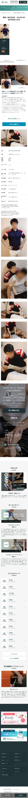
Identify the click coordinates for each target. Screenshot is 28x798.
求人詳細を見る (14, 410)
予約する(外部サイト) (14, 118)
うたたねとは (14, 654)
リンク (3, 771)
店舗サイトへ (23, 87)
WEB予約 (20, 795)
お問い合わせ (17, 768)
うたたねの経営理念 (14, 658)
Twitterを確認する (14, 124)
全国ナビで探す (7, 789)
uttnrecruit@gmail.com (12, 444)
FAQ (5, 760)
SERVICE (18, 753)
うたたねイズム (4, 768)
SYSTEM (5, 756)
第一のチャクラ (14, 689)
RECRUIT (18, 760)
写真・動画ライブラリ (21, 60)
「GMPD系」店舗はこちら (14, 493)
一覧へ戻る (7, 795)
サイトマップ (17, 771)
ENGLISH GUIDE (5, 774)
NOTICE (5, 763)
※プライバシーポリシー (9, 447)
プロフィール (7, 60)
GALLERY (18, 756)
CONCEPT (6, 753)
